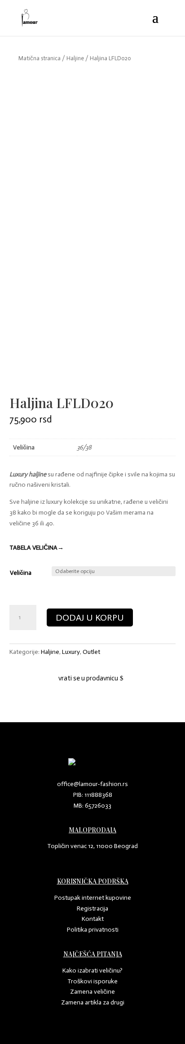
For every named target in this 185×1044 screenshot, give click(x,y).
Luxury (71, 652)
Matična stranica (39, 58)
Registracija (92, 908)
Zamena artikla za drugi (92, 1002)
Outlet (91, 652)
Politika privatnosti (93, 929)
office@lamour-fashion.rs (92, 784)
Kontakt (93, 919)
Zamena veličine (92, 991)
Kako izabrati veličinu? (92, 970)
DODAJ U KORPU (90, 617)
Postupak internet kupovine (92, 898)
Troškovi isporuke (92, 981)
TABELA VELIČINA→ (36, 547)
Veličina (20, 573)
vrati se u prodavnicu (88, 678)
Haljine (75, 58)
